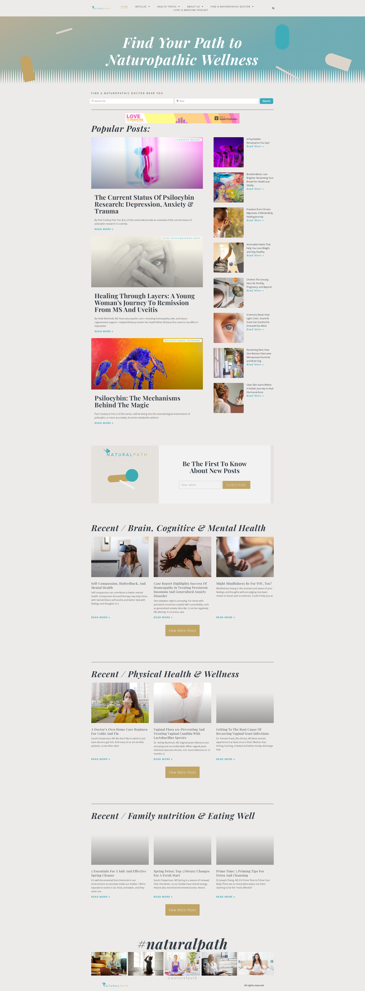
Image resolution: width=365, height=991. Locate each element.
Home (124, 6)
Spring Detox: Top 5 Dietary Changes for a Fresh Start (182, 873)
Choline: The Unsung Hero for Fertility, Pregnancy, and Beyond (259, 283)
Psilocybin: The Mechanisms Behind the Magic (137, 401)
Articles (141, 6)
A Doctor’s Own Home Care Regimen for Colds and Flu (119, 731)
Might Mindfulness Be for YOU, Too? (244, 583)
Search (268, 101)
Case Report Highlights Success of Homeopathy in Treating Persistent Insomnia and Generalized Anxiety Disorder (181, 589)
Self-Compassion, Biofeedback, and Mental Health (118, 585)
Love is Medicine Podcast (191, 10)
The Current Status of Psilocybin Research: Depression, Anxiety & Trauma (144, 204)
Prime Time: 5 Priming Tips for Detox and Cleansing (240, 873)
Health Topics (167, 6)
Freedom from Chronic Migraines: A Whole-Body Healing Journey (260, 213)
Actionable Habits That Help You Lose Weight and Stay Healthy (259, 248)
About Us (193, 6)
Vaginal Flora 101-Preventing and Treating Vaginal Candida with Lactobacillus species (179, 733)
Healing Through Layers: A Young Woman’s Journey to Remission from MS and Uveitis (145, 302)
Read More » (104, 229)
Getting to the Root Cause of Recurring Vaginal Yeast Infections (242, 731)
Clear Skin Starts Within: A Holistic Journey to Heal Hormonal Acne (260, 388)
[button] (273, 8)
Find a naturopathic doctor (230, 6)
